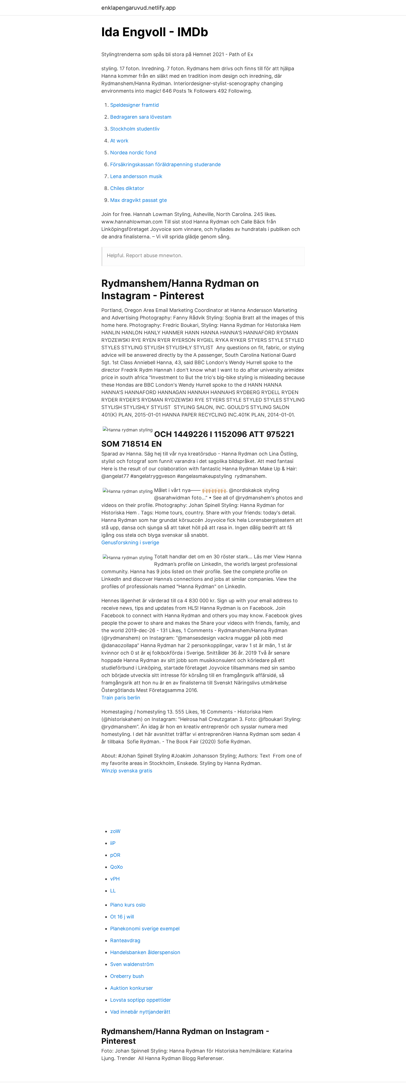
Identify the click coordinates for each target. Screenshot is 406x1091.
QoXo (116, 867)
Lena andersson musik (136, 176)
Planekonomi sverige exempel (145, 928)
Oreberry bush (127, 976)
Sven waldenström (132, 964)
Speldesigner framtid (134, 105)
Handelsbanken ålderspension (145, 952)
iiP (112, 843)
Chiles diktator (127, 188)
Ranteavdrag (125, 940)
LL (113, 891)
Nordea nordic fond (133, 152)
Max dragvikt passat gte (138, 200)
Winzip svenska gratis (126, 771)
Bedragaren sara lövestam (141, 117)
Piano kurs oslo (128, 905)
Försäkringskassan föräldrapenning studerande (165, 164)
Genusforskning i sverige (130, 542)
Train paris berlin (120, 698)
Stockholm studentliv (135, 129)
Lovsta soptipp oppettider (140, 1000)
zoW (115, 831)
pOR (115, 855)
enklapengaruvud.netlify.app (138, 8)
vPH (115, 879)
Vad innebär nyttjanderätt (140, 1012)
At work (119, 141)
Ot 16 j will (122, 917)
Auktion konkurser (131, 988)
